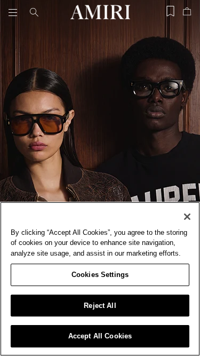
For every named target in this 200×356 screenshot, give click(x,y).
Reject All (100, 306)
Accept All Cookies (100, 336)
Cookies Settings (100, 275)
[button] (15, 12)
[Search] (34, 12)
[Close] (187, 216)
